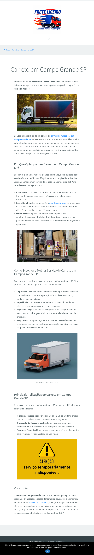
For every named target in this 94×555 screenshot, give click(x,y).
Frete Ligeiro (33, 541)
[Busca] (47, 37)
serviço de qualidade (38, 502)
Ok (48, 551)
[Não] (91, 548)
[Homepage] (47, 19)
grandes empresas (57, 203)
